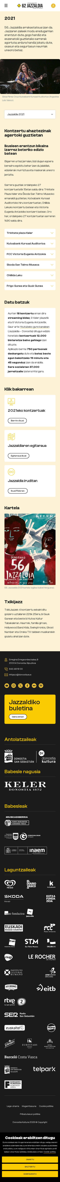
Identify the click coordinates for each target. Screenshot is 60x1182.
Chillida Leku (14, 275)
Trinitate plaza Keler (20, 233)
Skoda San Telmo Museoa (23, 264)
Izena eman (18, 716)
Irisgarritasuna (29, 1106)
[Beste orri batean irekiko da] (6, 685)
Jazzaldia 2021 (15, 114)
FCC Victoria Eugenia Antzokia (26, 254)
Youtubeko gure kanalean (34, 326)
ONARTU (30, 1159)
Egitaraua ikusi (18, 456)
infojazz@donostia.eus (20, 674)
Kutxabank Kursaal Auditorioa (26, 243)
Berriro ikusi (17, 420)
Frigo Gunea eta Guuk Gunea (25, 285)
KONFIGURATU (30, 1174)
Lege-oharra (13, 1106)
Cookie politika (46, 1106)
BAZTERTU (30, 1167)
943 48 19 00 (16, 669)
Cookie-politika (50, 1152)
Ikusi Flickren (18, 491)
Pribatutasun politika (30, 1114)
